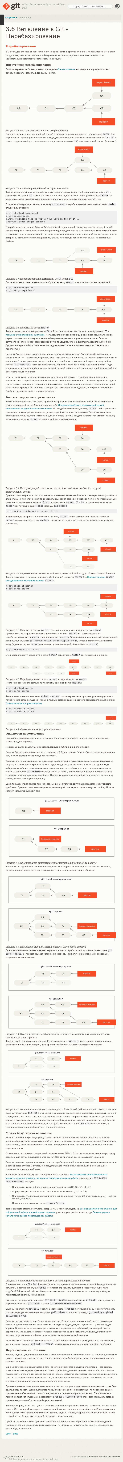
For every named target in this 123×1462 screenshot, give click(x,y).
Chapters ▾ (11, 17)
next (15, 1433)
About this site (16, 1457)
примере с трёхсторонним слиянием (25, 334)
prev (8, 1433)
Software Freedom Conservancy (104, 1457)
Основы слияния (66, 69)
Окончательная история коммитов (24, 703)
